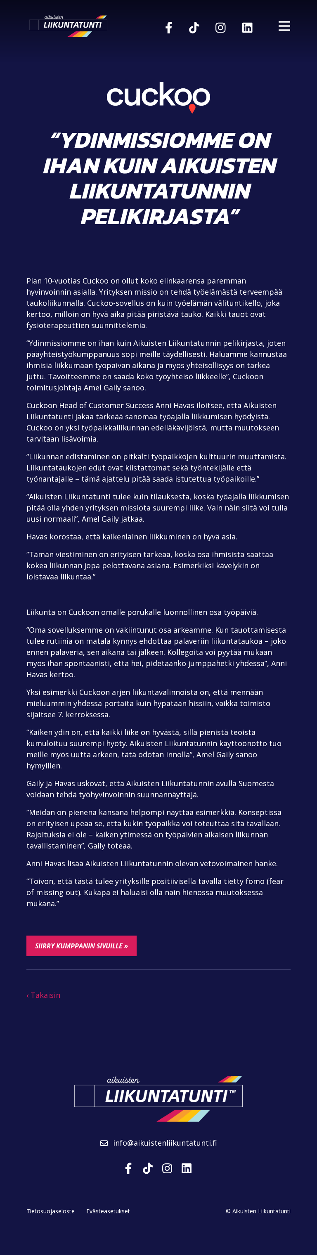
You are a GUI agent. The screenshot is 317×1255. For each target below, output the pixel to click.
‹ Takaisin (43, 995)
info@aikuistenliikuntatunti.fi (164, 1143)
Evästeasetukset (108, 1211)
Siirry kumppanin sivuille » (81, 945)
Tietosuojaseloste (50, 1211)
